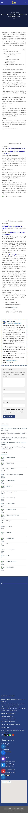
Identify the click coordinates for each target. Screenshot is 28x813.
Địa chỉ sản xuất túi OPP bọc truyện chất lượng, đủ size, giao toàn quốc (14, 438)
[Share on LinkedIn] (20, 312)
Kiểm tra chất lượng (10, 62)
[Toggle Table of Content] (22, 49)
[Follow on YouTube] (13, 735)
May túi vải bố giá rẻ (10, 61)
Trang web (5, 402)
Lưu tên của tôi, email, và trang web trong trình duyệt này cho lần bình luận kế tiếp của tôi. (13, 412)
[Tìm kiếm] (25, 2)
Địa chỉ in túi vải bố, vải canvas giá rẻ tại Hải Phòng (14, 65)
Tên (4, 389)
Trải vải (7, 56)
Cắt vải (7, 58)
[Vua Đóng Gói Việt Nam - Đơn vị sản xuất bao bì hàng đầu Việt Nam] (14, 2)
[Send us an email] (7, 735)
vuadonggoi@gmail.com (11, 360)
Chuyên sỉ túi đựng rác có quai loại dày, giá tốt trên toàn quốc (14, 434)
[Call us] (10, 735)
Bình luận (5, 376)
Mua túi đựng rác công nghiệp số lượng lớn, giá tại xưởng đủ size (14, 429)
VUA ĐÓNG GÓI (9, 716)
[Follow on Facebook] (2, 735)
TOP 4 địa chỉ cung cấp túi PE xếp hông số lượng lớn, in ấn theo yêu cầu (13, 447)
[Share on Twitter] (12, 312)
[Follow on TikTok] (5, 735)
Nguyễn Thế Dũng (10, 321)
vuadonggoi (14, 307)
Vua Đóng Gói (13, 255)
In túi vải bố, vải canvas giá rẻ (12, 59)
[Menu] (2, 2)
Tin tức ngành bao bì (14, 12)
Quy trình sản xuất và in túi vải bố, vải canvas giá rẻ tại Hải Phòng (12, 54)
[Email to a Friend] (15, 312)
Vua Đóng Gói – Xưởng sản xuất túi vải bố (13, 148)
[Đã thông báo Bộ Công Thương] (13, 753)
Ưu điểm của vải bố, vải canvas (11, 51)
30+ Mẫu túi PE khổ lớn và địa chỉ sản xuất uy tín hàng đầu (13, 443)
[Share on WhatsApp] (7, 312)
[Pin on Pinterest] (18, 312)
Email (4, 396)
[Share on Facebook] (10, 312)
